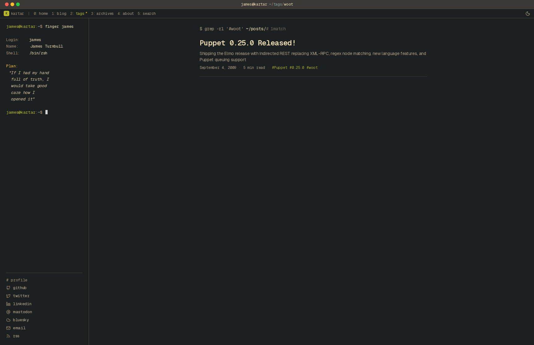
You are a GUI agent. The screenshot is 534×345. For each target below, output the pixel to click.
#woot (312, 67)
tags (277, 4)
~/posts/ (256, 28)
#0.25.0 (297, 67)
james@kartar (254, 4)
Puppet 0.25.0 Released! (248, 43)
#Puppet (279, 67)
